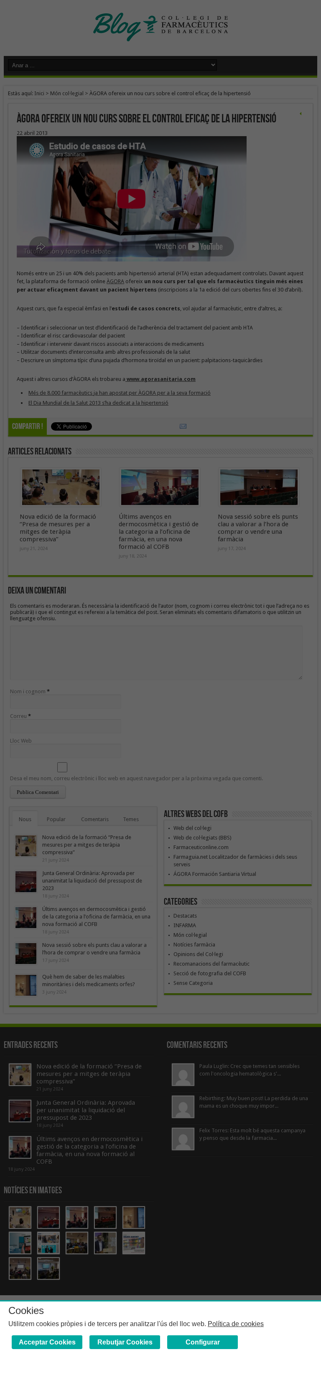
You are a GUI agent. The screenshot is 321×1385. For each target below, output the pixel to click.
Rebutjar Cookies (125, 1342)
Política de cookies (236, 1323)
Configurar (203, 1342)
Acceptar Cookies (47, 1342)
